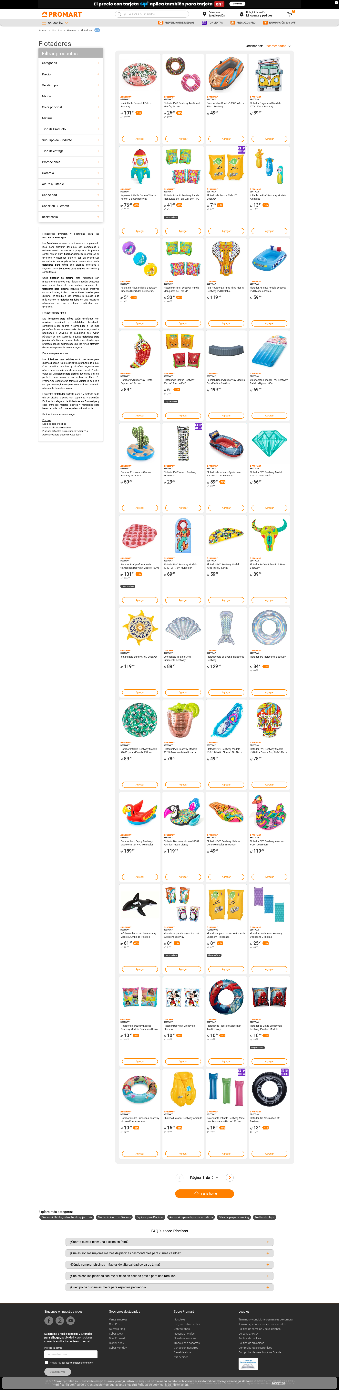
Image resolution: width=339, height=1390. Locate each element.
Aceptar (278, 1383)
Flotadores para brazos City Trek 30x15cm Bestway (181, 935)
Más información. (177, 1384)
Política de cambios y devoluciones (260, 1328)
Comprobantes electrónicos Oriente (260, 1352)
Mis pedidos (181, 1357)
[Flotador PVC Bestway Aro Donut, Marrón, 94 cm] (183, 74)
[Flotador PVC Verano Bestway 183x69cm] (183, 443)
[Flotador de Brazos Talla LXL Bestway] (226, 166)
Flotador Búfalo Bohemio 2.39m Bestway (267, 566)
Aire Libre (57, 30)
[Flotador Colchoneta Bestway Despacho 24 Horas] (269, 904)
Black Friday (116, 1343)
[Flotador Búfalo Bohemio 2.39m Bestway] (269, 535)
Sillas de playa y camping (234, 1217)
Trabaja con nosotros (187, 1343)
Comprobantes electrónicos (255, 1347)
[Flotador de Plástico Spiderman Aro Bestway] (226, 996)
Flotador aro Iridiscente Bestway (268, 656)
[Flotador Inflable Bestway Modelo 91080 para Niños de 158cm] (139, 720)
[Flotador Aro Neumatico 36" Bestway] (269, 1089)
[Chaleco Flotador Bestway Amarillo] (183, 1089)
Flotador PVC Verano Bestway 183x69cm (180, 474)
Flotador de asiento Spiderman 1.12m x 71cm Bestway (224, 474)
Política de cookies (250, 1338)
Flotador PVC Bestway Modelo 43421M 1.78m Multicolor (180, 566)
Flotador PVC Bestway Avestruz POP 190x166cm (267, 843)
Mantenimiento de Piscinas (56, 427)
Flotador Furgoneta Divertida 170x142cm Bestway (265, 105)
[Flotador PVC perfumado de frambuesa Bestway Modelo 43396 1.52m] (139, 535)
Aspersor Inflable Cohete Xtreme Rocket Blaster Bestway (138, 197)
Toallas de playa (264, 1217)
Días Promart (117, 1338)
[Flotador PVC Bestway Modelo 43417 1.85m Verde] (269, 443)
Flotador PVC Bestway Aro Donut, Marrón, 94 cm (182, 105)
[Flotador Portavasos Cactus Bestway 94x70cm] (139, 443)
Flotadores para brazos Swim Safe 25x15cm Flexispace (226, 935)
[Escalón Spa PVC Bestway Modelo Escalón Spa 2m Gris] (226, 351)
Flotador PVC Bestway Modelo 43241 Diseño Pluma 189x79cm (224, 750)
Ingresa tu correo (53, 1348)
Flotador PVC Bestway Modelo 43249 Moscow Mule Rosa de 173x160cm (180, 750)
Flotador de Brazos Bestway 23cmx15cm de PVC (179, 381)
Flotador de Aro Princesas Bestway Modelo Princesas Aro (139, 1119)
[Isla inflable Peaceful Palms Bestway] (139, 74)
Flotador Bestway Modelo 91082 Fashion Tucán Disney (181, 843)
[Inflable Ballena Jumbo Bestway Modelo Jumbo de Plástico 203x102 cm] (139, 904)
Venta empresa (118, 1319)
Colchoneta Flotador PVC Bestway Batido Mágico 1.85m (269, 381)
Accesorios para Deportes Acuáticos (61, 434)
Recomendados (275, 46)
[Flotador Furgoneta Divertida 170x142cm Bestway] (269, 74)
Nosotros (179, 1319)
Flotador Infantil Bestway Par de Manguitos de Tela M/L (181, 289)
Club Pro (114, 1324)
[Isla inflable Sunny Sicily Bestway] (139, 627)
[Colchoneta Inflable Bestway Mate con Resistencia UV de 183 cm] (226, 1089)
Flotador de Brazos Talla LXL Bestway (222, 197)
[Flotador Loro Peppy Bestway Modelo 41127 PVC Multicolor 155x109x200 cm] (139, 812)
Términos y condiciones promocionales (262, 1324)
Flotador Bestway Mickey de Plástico (179, 1027)
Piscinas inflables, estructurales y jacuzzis (66, 1217)
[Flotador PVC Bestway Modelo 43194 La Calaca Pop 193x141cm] (269, 720)
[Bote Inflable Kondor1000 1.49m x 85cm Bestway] (226, 74)
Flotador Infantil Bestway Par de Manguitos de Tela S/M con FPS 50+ (181, 197)
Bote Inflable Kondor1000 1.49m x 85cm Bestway (225, 105)
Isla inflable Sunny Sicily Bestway (138, 656)
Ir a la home (208, 1193)
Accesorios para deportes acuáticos (191, 1217)
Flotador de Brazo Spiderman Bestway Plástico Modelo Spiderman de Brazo (266, 1027)
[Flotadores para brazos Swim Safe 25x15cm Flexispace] (226, 904)
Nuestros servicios (185, 1338)
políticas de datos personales (77, 1362)
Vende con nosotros (186, 1347)
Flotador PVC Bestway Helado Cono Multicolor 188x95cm (223, 843)
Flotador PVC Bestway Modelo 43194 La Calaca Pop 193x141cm (268, 750)
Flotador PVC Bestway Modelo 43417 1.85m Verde (266, 474)
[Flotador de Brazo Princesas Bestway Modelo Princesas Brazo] (139, 996)
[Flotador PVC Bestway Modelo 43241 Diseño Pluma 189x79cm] (226, 720)
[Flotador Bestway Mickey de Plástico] (183, 996)
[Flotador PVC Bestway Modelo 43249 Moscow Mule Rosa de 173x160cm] (183, 720)
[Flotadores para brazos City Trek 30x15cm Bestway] (183, 904)
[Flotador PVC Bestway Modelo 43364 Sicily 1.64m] (226, 535)
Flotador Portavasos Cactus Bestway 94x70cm (135, 474)
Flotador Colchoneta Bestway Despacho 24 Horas (266, 935)
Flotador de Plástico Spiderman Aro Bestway (224, 1027)
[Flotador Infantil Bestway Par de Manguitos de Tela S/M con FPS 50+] (183, 166)
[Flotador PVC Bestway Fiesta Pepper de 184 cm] (139, 351)
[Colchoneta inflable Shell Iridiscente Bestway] (183, 627)
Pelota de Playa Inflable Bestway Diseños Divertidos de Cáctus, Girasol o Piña (138, 289)
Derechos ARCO (248, 1333)
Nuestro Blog (117, 1328)
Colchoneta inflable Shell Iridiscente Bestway (177, 658)
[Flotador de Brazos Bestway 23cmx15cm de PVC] (183, 351)
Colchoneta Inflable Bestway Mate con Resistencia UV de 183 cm (226, 1119)
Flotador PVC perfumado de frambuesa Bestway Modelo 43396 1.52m (139, 566)
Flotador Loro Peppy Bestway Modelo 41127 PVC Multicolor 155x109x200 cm (136, 843)
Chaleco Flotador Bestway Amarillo (183, 1118)
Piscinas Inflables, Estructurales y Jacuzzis (65, 431)
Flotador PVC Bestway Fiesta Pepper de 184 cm (136, 381)
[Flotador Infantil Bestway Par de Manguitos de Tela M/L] (183, 258)
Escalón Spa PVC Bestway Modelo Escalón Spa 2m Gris (226, 381)
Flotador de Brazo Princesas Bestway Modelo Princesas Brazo (139, 1027)
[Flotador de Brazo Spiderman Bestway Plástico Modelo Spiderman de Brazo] (269, 996)
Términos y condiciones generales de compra (266, 1319)
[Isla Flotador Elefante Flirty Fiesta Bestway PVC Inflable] (226, 258)
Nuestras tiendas (184, 1333)
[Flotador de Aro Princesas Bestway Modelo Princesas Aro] (139, 1089)
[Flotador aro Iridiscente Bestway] (269, 627)
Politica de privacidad (251, 1343)
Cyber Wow (116, 1333)
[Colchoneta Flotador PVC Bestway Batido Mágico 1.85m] (269, 351)
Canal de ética (182, 1352)
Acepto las (71, 1362)
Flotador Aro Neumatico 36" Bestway (265, 1119)
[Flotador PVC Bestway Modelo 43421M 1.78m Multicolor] (183, 535)
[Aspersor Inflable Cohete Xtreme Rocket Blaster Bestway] (139, 166)
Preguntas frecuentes (187, 1324)
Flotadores (87, 30)
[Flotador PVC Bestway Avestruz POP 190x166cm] (269, 812)
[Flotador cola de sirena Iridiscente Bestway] (226, 627)
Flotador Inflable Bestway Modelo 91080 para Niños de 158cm (138, 750)
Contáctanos (182, 1328)
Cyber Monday (118, 1347)
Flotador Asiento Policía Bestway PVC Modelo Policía (268, 289)
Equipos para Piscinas (54, 424)
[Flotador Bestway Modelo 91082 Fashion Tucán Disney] (183, 812)
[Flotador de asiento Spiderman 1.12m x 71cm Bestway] (226, 443)
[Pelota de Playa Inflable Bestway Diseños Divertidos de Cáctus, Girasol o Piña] (139, 258)
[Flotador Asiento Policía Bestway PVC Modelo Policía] (269, 258)
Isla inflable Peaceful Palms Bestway (135, 105)
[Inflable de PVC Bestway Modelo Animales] (269, 166)
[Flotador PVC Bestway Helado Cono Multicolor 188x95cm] (226, 812)
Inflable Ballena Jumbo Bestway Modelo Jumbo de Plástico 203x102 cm (138, 935)
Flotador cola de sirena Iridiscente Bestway (225, 658)
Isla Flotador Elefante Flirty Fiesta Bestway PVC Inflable (225, 289)
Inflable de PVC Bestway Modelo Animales (268, 197)
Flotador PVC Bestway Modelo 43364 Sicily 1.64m (223, 566)
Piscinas (71, 30)
